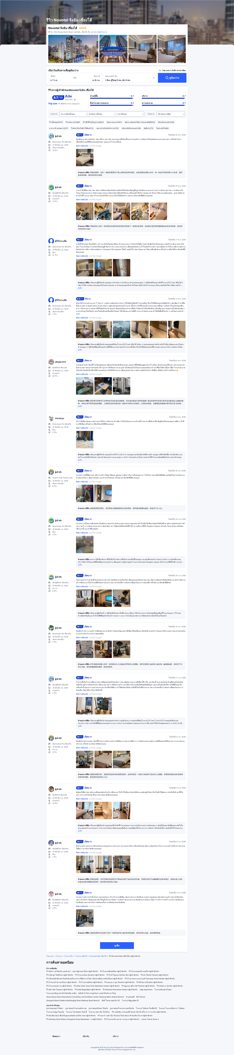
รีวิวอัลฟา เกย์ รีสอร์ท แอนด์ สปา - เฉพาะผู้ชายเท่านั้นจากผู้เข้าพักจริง (72, 971)
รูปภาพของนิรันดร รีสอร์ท (98, 1008)
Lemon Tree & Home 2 (150, 1019)
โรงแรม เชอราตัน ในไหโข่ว (99, 1012)
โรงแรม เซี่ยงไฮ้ (81, 956)
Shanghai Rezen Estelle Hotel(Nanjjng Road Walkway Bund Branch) (73, 1000)
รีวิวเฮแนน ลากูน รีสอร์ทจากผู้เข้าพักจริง (119, 982)
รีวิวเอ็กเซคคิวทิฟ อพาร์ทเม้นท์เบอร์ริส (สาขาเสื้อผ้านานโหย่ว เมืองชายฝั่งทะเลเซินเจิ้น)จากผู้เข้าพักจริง (84, 979)
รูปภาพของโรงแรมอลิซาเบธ (76, 1008)
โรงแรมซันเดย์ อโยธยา (163, 989)
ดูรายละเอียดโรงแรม (99, 32)
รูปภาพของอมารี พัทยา (54, 1008)
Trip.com (49, 956)
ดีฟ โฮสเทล (140, 997)
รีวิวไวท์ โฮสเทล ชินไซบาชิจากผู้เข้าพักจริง (123, 975)
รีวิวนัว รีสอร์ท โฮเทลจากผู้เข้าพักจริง (154, 975)
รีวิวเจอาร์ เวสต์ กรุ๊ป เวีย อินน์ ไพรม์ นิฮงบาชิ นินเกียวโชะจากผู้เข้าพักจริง (125, 1016)
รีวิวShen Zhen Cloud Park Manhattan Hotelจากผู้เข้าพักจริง (97, 986)
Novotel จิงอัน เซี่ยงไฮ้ (98, 956)
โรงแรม (59, 956)
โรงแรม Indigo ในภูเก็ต (55, 1012)
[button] (214, 4)
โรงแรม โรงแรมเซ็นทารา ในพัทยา (172, 1008)
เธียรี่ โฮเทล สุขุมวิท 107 (111, 1000)
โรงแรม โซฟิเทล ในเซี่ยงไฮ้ (146, 1008)
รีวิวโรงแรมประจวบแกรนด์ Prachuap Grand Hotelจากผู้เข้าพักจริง (150, 979)
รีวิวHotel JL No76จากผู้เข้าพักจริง (170, 986)
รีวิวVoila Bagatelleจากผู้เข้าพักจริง (88, 989)
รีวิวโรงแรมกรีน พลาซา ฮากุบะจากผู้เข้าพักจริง (121, 1019)
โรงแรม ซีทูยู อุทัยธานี (130, 1000)
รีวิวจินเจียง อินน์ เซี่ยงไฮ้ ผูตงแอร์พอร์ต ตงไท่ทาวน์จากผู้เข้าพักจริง (71, 1016)
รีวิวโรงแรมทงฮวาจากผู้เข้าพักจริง (59, 986)
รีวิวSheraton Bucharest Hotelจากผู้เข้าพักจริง (120, 989)
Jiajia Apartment (146, 989)
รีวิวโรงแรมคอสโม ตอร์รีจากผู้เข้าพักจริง (144, 971)
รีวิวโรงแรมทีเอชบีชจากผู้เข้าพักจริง (113, 971)
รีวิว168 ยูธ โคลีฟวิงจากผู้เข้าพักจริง (59, 975)
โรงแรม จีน (68, 956)
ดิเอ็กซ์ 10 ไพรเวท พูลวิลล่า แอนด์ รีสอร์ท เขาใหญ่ (97, 993)
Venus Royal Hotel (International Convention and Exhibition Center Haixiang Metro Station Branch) (85, 997)
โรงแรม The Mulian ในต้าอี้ (76, 1012)
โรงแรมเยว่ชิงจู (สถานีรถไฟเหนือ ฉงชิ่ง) (61, 993)
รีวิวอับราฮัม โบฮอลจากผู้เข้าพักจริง (59, 989)
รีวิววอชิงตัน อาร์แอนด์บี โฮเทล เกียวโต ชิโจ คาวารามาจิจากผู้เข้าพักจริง (139, 1012)
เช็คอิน (52, 76)
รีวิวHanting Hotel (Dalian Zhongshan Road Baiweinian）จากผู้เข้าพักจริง (74, 1019)
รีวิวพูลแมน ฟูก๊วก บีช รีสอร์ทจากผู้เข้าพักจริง (138, 986)
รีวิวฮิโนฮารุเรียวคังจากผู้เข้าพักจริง (149, 982)
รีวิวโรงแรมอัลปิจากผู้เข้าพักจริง (90, 982)
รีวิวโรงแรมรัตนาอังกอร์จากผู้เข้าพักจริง (90, 975)
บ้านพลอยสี (130, 997)
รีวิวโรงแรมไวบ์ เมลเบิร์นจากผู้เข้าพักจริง (61, 982)
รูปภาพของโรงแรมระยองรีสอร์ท (122, 1008)
